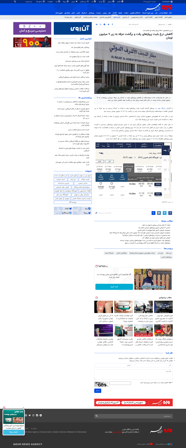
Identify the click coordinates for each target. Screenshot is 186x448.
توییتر (73, 2)
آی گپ (101, 2)
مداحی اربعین (82, 183)
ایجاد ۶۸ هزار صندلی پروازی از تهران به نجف (156, 225)
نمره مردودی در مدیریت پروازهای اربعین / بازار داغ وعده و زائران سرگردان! (146, 235)
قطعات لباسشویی (85, 191)
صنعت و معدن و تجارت (90, 17)
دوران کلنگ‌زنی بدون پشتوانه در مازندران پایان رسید (72, 52)
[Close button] (23, 408)
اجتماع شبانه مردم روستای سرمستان (77, 61)
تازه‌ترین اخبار (86, 38)
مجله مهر (67, 13)
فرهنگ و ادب (163, 13)
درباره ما (34, 428)
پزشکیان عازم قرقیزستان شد (80, 47)
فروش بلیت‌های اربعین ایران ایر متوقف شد (156, 238)
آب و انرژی (125, 17)
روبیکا (64, 2)
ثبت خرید (114, 286)
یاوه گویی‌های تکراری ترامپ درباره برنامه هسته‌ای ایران (71, 65)
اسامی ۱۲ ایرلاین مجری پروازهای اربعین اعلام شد (154, 228)
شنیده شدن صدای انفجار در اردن (78, 130)
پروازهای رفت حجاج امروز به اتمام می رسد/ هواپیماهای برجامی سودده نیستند (145, 240)
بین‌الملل (91, 13)
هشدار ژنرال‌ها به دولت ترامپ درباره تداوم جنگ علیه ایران (72, 156)
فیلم (73, 13)
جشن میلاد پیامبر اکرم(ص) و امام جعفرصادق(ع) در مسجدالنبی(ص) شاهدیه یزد (72, 83)
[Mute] (140, 287)
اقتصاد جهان (158, 17)
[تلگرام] (40, 415)
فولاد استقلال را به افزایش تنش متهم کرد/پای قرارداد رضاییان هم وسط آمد (72, 135)
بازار (109, 13)
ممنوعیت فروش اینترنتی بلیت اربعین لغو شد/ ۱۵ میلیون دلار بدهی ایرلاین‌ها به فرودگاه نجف (139, 233)
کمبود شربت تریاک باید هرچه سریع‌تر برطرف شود (73, 43)
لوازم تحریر (73, 175)
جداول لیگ (39, 2)
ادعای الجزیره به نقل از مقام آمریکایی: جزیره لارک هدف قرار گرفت (73, 110)
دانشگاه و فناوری (135, 13)
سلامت (126, 13)
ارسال (98, 390)
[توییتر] (29, 415)
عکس (78, 13)
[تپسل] (96, 266)
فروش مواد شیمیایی (62, 187)
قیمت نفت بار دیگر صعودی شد (79, 56)
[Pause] (136, 287)
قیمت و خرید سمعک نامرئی (81, 198)
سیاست (98, 13)
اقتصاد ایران (148, 17)
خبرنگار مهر (162, 108)
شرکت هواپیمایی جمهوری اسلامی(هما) (142, 253)
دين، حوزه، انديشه (147, 13)
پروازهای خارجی (166, 257)
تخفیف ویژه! (13, 432)
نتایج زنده (50, 2)
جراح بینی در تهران (85, 175)
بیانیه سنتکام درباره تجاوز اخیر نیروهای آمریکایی (73, 77)
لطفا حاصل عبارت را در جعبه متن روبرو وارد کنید (156, 383)
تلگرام (119, 2)
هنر (156, 13)
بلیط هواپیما (59, 191)
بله (93, 2)
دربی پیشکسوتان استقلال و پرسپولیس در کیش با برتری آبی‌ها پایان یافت (73, 103)
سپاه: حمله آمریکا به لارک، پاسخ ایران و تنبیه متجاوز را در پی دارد (71, 117)
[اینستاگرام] (33, 415)
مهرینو (67, 198)
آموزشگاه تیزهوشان (71, 191)
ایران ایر (160, 253)
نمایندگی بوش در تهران (81, 194)
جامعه (120, 13)
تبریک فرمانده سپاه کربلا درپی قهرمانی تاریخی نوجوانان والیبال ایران (71, 124)
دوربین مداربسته (63, 183)
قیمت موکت (85, 179)
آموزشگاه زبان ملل (62, 194)
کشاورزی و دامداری (105, 17)
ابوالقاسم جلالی (122, 253)
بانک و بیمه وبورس (137, 17)
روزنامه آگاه (72, 202)
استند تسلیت (60, 179)
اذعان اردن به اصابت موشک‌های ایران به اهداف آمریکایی (74, 149)
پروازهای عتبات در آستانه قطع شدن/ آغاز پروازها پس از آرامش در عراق (147, 243)
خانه (170, 13)
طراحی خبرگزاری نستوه (162, 444)
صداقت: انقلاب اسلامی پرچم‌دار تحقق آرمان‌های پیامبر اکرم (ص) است (71, 90)
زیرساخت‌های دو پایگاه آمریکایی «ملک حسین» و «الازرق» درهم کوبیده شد (73, 142)
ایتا (57, 2)
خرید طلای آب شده (61, 175)
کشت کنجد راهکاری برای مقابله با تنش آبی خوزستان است (72, 163)
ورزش (105, 13)
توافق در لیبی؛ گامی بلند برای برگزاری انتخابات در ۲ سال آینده (73, 71)
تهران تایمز (58, 198)
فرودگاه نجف (109, 253)
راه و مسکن (116, 17)
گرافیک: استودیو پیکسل (143, 444)
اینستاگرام (83, 2)
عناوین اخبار (168, 17)
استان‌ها (84, 13)
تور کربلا (73, 179)
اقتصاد (114, 13)
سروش (110, 2)
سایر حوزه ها (68, 17)
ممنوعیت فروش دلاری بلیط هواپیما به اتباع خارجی (154, 230)
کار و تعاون (78, 17)
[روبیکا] (26, 415)
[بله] (37, 415)
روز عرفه (168, 253)
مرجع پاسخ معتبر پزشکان (82, 187)
